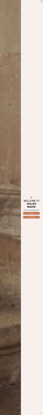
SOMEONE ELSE (31, 217)
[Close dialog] (41, 1)
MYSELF (31, 213)
